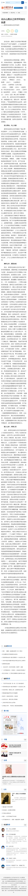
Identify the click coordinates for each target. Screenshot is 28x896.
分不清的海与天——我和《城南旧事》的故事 (13, 819)
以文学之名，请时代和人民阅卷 (10, 699)
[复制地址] (16, 31)
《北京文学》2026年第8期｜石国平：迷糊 (12, 667)
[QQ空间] (12, 31)
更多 (25, 739)
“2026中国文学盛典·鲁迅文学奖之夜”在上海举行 (14, 660)
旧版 (26, 2)
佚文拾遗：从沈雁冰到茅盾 (8, 810)
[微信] (8, 31)
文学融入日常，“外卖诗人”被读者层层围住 (12, 705)
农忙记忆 (11, 846)
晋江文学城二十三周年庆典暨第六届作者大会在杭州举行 (14, 673)
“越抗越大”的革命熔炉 (7, 806)
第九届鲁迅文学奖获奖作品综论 (10, 654)
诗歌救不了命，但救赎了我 (17, 865)
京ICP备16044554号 (15, 877)
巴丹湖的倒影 (12, 834)
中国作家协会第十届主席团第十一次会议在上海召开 (14, 657)
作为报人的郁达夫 (6, 813)
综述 (19, 12)
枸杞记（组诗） (13, 858)
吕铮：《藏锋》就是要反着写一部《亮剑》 (12, 651)
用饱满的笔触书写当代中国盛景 (10, 693)
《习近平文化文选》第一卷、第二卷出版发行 (13, 683)
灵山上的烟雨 (12, 829)
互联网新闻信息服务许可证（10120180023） (17, 879)
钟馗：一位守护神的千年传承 (9, 816)
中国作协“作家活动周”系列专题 (15, 753)
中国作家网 (5, 12)
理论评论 (13, 12)
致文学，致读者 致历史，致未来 (10, 696)
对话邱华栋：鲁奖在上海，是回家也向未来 (12, 689)
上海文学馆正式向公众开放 (8, 702)
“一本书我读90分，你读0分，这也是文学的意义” (14, 670)
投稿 (4, 2)
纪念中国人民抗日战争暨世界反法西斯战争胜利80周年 (15, 746)
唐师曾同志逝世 (6, 663)
